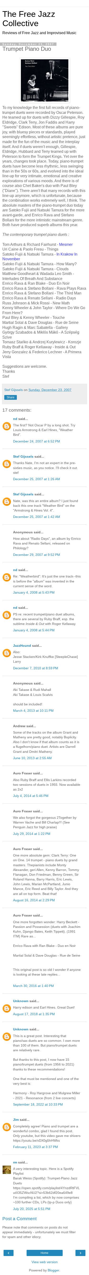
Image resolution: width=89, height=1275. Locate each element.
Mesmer (66, 244)
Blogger (53, 1270)
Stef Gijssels (23, 456)
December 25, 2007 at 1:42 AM (36, 517)
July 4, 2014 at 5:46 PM (30, 796)
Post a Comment (19, 1218)
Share (10, 397)
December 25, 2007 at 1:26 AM (36, 479)
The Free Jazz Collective (28, 18)
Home (44, 1253)
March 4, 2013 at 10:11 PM (33, 710)
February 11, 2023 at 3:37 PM (35, 1147)
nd (15, 419)
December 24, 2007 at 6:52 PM (36, 441)
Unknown (20, 1001)
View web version (45, 1262)
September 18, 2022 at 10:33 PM (38, 1104)
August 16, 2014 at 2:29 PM (34, 900)
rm (15, 1162)
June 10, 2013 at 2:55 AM (32, 758)
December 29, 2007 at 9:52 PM (36, 555)
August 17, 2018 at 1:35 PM (34, 1014)
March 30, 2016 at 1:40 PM (33, 986)
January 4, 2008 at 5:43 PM (34, 592)
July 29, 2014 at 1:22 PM (31, 834)
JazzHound (22, 645)
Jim (16, 1119)
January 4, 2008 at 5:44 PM (34, 630)
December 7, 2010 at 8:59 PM (35, 668)
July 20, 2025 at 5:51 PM (31, 1209)
